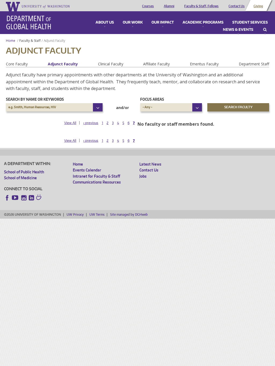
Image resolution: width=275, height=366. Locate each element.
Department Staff (254, 63)
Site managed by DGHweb (129, 214)
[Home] (28, 22)
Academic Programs (203, 22)
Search (265, 29)
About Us (105, 22)
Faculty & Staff (30, 40)
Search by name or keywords (35, 99)
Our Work (133, 22)
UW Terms (96, 214)
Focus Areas (152, 99)
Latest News (150, 164)
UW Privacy (75, 214)
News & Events (238, 30)
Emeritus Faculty (204, 63)
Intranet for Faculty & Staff (96, 176)
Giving (258, 6)
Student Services (250, 22)
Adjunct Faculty (63, 63)
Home (10, 40)
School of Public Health (24, 172)
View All (70, 123)
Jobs (143, 176)
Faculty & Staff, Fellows (201, 6)
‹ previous (90, 123)
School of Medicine (20, 177)
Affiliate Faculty (156, 63)
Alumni (169, 6)
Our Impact (162, 22)
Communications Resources (97, 182)
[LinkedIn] (31, 198)
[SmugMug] (39, 198)
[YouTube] (16, 198)
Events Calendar (87, 170)
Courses (148, 6)
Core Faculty (17, 63)
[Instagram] (24, 198)
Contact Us (237, 6)
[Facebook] (7, 198)
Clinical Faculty (110, 63)
